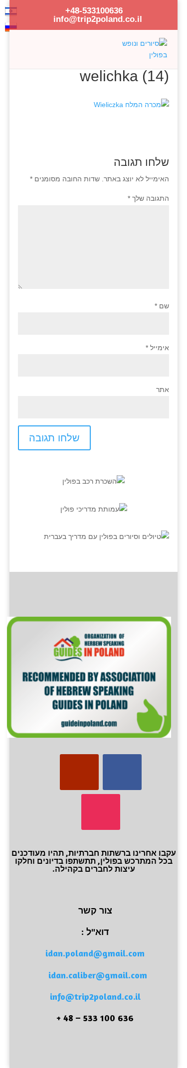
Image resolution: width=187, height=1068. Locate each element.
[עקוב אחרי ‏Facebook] (122, 772)
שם (162, 306)
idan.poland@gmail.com (95, 952)
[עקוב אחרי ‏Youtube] (79, 772)
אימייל (157, 348)
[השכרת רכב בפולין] (93, 481)
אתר (162, 390)
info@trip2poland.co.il (95, 996)
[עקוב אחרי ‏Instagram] (100, 812)
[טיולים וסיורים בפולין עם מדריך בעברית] (106, 536)
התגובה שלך (148, 198)
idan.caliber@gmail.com (97, 974)
